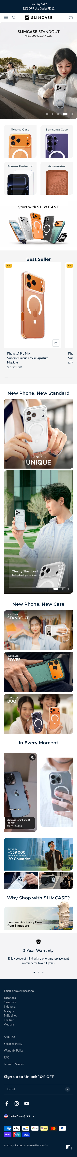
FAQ (6, 1057)
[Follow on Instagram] (16, 1103)
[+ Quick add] (55, 343)
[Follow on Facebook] (6, 1103)
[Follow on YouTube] (26, 1103)
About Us (9, 1036)
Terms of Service (14, 1064)
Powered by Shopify (37, 1145)
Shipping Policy (13, 1043)
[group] (38, 70)
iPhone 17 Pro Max (18, 353)
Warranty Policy (13, 1050)
